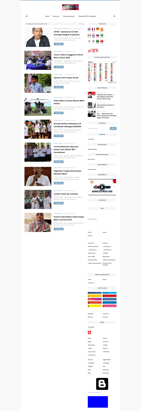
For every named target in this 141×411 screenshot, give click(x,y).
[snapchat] (95, 305)
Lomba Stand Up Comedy (66, 194)
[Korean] (94, 43)
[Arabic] (98, 43)
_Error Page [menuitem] (91, 256)
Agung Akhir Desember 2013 (62, 28)
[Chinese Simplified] (102, 43)
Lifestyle (90, 366)
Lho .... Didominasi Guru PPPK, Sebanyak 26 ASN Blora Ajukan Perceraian (106, 116)
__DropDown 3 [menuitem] (107, 250)
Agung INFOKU (58, 51)
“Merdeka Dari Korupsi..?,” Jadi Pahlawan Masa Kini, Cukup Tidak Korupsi (105, 97)
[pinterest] (110, 269)
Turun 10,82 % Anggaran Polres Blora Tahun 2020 (68, 56)
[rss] (95, 295)
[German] (98, 31)
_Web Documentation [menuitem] (109, 260)
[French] (94, 31)
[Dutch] (94, 37)
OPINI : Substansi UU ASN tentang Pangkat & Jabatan (67, 33)
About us (90, 317)
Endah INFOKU (58, 143)
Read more (59, 44)
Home (89, 232)
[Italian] (90, 37)
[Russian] (98, 37)
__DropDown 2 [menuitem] (92, 250)
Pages (89, 341)
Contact (90, 235)
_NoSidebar (106, 363)
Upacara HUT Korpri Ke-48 (66, 77)
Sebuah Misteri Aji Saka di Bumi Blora (105, 106)
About (104, 232)
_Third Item (106, 352)
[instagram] (95, 269)
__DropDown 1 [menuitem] (107, 246)
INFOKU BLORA (92, 149)
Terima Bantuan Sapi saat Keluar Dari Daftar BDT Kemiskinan (66, 149)
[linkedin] (110, 302)
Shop (89, 370)
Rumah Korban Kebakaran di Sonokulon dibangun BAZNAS (67, 125)
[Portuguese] (102, 37)
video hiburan (92, 169)
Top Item (105, 317)
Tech (104, 366)
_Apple (90, 348)
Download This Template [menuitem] (87, 16)
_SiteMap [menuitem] (105, 253)
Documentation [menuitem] (68, 16)
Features (90, 359)
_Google (105, 345)
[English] (90, 31)
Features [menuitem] (56, 16)
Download (106, 370)
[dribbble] (110, 305)
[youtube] (95, 302)
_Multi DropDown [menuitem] (93, 246)
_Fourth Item (91, 355)
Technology (91, 345)
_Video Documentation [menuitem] (94, 263)
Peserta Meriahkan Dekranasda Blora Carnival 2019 (69, 218)
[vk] (110, 299)
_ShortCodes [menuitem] (91, 253)
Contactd (105, 341)
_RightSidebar (107, 359)
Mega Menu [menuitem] (106, 256)
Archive (105, 338)
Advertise (90, 314)
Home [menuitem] (47, 16)
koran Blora (91, 159)
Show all (81, 24)
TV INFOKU (91, 139)
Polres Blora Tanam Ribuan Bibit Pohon (69, 102)
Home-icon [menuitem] (91, 243)
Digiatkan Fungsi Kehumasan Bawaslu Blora (67, 172)
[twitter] (110, 293)
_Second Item (92, 352)
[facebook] (95, 293)
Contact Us (91, 283)
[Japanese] (90, 43)
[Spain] (102, 31)
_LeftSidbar (91, 363)
